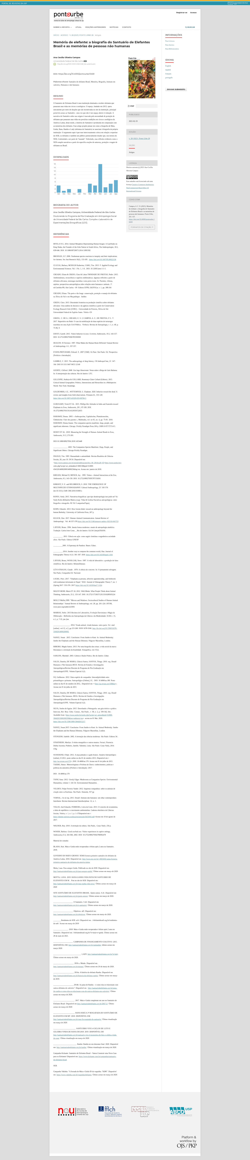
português (169, 78)
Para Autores (169, 45)
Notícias (114, 27)
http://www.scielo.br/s (113, 463)
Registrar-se (181, 12)
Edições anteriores (95, 27)
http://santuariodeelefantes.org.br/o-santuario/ (70, 905)
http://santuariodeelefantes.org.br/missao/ (68, 967)
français (168, 74)
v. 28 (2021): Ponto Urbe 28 (81, 35)
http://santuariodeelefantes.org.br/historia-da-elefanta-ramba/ (75, 976)
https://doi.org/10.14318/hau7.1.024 (89, 585)
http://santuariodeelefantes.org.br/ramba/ (71, 1047)
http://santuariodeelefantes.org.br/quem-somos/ (70, 896)
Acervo (64, 35)
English (168, 66)
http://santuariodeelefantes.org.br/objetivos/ (69, 914)
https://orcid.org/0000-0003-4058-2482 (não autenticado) (76, 64)
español (168, 70)
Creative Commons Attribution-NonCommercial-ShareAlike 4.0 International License (140, 188)
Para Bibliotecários (172, 49)
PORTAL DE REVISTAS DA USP (14, 3)
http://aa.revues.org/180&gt (105, 684)
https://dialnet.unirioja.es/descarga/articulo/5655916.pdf (73, 817)
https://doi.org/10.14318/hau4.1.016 (99, 555)
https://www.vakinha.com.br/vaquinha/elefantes (74, 1075)
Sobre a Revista (61, 27)
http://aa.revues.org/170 (62, 761)
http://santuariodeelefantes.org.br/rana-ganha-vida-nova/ (74, 884)
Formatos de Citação (141, 227)
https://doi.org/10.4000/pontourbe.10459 (76, 74)
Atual (79, 27)
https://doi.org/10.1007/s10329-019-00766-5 (69, 398)
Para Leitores (169, 41)
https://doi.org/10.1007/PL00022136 (102, 260)
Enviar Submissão (176, 89)
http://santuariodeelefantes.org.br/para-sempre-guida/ (72, 871)
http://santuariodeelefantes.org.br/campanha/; (85, 945)
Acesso (193, 12)
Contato (126, 27)
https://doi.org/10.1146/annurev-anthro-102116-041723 (98, 521)
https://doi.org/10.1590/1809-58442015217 (69, 722)
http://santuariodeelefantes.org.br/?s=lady (103, 954)
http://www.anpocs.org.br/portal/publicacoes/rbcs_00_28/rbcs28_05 (79, 463)
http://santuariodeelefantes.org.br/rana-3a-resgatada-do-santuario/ (77, 1019)
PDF (132, 106)
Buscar (191, 27)
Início (56, 35)
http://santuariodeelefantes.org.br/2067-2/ (92, 1004)
